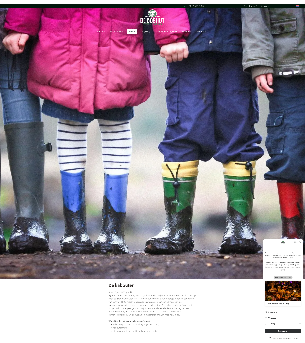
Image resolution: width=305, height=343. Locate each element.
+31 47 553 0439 (196, 6)
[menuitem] (258, 6)
